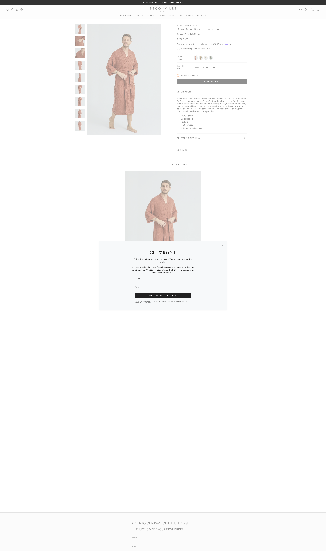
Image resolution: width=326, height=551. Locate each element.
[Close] (223, 245)
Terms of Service (141, 303)
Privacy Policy (179, 301)
